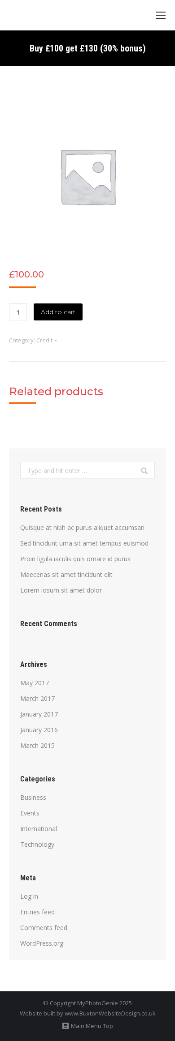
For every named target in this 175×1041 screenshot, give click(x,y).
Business (33, 797)
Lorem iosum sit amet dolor (61, 590)
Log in (29, 896)
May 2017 (34, 682)
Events (29, 813)
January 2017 (39, 714)
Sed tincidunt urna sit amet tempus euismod (84, 543)
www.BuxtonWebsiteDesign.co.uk (110, 1013)
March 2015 (37, 745)
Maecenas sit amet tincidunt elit (66, 574)
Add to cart (58, 312)
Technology (37, 844)
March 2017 (37, 698)
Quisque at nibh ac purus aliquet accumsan (82, 527)
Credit (44, 340)
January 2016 (39, 729)
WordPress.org (41, 943)
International (38, 828)
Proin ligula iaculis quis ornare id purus (75, 559)
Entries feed (37, 912)
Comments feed (43, 927)
